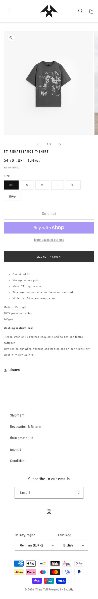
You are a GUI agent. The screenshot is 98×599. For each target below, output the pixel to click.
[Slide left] (37, 144)
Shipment (17, 415)
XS (14, 186)
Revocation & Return (25, 427)
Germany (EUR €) (31, 545)
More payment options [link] (49, 240)
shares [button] (15, 370)
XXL (15, 197)
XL (76, 186)
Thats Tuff (41, 589)
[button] (6, 11)
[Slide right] (60, 144)
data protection (21, 438)
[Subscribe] (77, 493)
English (68, 545)
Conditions (18, 461)
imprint (15, 449)
